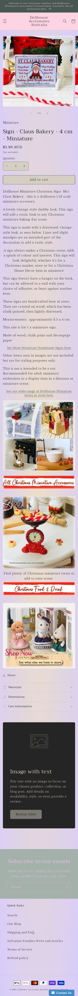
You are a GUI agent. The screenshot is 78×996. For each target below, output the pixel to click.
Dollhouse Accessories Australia (33, 990)
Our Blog (14, 924)
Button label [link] (26, 814)
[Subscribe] (66, 887)
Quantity (9, 158)
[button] (5, 21)
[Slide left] (31, 113)
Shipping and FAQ (20, 932)
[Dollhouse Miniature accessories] (39, 470)
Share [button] (11, 675)
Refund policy (17, 958)
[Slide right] (47, 113)
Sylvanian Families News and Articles (35, 941)
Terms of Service (20, 949)
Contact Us (63, 992)
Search (12, 915)
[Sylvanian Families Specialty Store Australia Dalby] (39, 635)
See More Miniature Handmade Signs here (39, 348)
